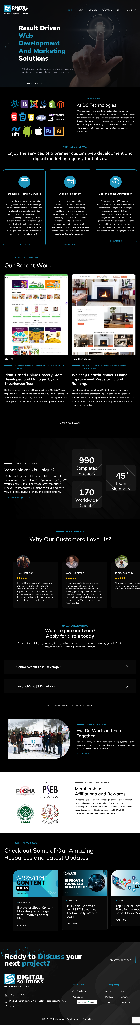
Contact (131, 10)
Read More (22, 925)
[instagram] (10, 1006)
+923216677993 (17, 994)
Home (69, 10)
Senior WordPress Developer (38, 667)
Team (119, 10)
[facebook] (6, 1006)
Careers (124, 997)
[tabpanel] (70, 43)
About (80, 10)
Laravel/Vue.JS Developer (36, 686)
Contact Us (125, 1002)
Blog (122, 991)
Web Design (77, 997)
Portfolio (107, 10)
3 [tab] (5, 50)
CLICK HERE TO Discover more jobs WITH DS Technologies (70, 705)
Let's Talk (28, 76)
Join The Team (83, 753)
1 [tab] (5, 44)
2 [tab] (8, 47)
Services (93, 10)
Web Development (80, 991)
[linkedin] (14, 1006)
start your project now (17, 497)
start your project (120, 960)
